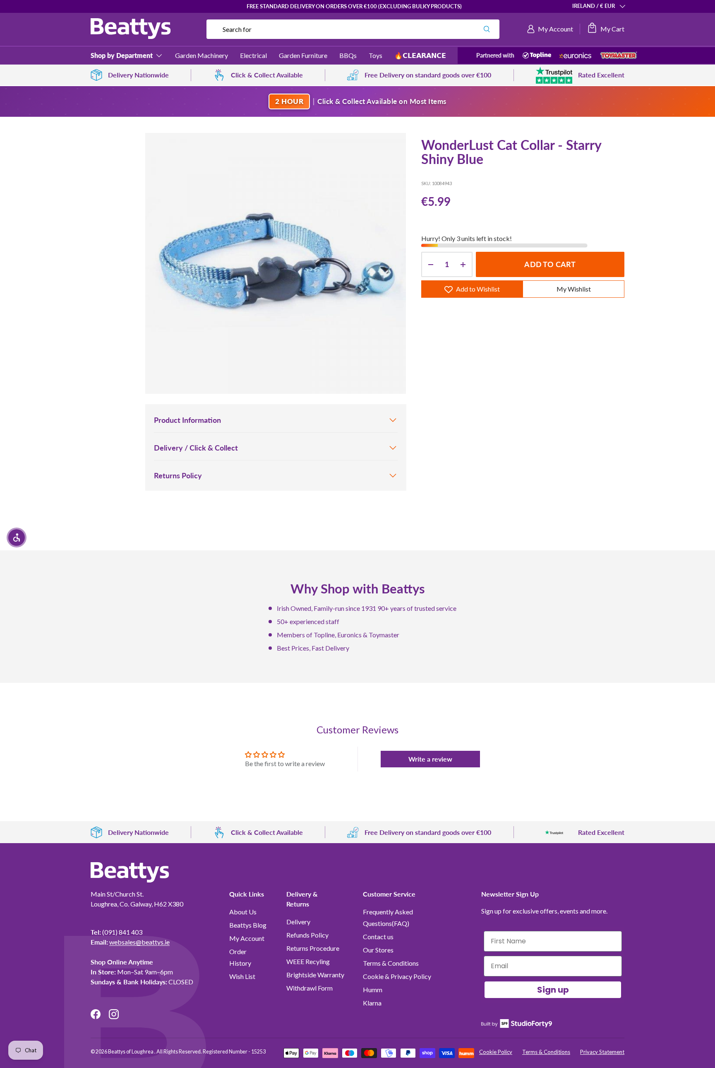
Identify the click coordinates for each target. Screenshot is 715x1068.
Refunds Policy (307, 935)
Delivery (298, 922)
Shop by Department (122, 55)
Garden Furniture (303, 55)
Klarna (372, 1003)
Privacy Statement (602, 1052)
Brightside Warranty (315, 975)
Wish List (242, 976)
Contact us (378, 936)
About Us (243, 912)
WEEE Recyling (308, 961)
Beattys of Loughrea (131, 1052)
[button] (605, 29)
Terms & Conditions (391, 963)
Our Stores (378, 950)
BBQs (348, 55)
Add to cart (550, 264)
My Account (246, 938)
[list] (275, 263)
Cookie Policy (495, 1052)
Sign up (553, 990)
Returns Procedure (312, 948)
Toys (375, 55)
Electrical (253, 55)
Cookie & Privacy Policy (397, 976)
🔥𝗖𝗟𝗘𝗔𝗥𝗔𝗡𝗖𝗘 (420, 55)
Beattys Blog (247, 925)
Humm (372, 989)
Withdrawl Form (309, 988)
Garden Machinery (201, 55)
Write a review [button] (430, 759)
